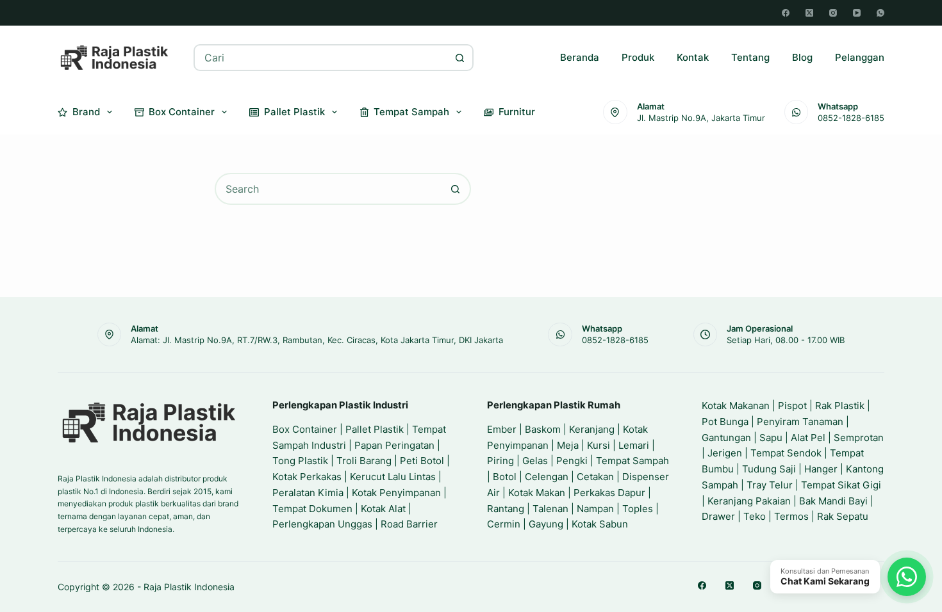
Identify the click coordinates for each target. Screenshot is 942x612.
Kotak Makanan (736, 405)
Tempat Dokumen (312, 509)
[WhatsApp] (880, 13)
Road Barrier (409, 524)
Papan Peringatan (394, 445)
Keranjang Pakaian (749, 501)
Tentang (750, 57)
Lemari (633, 445)
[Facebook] (785, 13)
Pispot (792, 405)
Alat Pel (808, 437)
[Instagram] (833, 13)
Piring (500, 461)
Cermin (503, 524)
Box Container (182, 112)
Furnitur (517, 112)
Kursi (598, 445)
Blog (802, 57)
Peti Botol (422, 461)
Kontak (693, 57)
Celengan (546, 477)
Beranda (579, 57)
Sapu (770, 437)
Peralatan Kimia (307, 493)
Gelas (535, 461)
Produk (638, 57)
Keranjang (592, 429)
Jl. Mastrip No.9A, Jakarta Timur (701, 118)
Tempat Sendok (786, 453)
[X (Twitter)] (809, 13)
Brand (86, 112)
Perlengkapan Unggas (322, 524)
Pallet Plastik (294, 112)
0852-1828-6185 (851, 118)
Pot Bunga (725, 421)
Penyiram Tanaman (800, 421)
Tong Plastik (300, 461)
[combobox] (321, 57)
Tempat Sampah (411, 112)
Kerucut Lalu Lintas (393, 477)
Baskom (543, 429)
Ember (501, 429)
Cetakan (595, 477)
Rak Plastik (839, 405)
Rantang (505, 509)
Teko (754, 516)
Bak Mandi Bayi (833, 501)
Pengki (572, 461)
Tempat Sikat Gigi (841, 485)
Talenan (550, 509)
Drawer (718, 516)
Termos (791, 516)
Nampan (595, 509)
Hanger (821, 469)
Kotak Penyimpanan (396, 493)
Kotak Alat (383, 509)
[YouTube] (857, 13)
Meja (568, 445)
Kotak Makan (536, 493)
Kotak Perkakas (307, 477)
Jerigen (724, 453)
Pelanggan (859, 57)
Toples (637, 509)
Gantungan (726, 437)
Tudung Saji (769, 469)
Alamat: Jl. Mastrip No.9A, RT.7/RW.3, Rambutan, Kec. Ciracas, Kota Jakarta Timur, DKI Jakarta (317, 340)
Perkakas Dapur (609, 493)
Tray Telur (770, 485)
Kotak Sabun (600, 524)
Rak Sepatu (842, 516)
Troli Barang (364, 461)
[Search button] (460, 57)
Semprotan (859, 437)
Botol (504, 477)
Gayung (546, 524)
